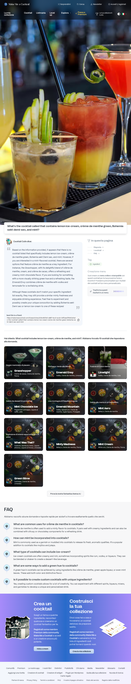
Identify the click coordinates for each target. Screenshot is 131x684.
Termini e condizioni (47, 680)
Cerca (81, 4)
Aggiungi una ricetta (16, 673)
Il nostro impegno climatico (73, 680)
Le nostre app (34, 668)
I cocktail (94, 250)
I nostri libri (47, 668)
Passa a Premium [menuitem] (82, 13)
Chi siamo (80, 668)
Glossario (111, 668)
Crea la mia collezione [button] (82, 651)
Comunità (10, 668)
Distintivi (58, 668)
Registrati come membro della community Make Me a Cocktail (83, 635)
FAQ (92, 253)
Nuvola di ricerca (116, 673)
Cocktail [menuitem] (28, 13)
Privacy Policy (32, 680)
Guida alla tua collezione (96, 673)
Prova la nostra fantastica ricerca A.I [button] (65, 494)
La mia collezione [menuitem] (9, 14)
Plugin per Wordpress (74, 673)
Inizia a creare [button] (42, 649)
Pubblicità (69, 668)
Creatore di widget (54, 673)
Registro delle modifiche (110, 680)
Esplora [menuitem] (65, 13)
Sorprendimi (65, 4)
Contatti (121, 668)
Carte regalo (65, 676)
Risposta (94, 247)
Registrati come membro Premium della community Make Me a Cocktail (46, 632)
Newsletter (97, 4)
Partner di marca (18, 680)
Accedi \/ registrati (118, 4)
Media (89, 668)
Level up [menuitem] (52, 14)
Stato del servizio (92, 680)
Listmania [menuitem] (41, 13)
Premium (21, 668)
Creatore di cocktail (36, 673)
